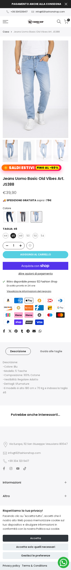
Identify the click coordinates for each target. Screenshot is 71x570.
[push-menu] (5, 21)
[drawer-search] (59, 22)
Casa (6, 31)
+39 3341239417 (19, 11)
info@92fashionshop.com (50, 11)
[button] (9, 217)
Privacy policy (11, 565)
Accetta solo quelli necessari (35, 547)
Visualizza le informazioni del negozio (29, 291)
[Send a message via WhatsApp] (63, 562)
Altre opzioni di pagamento (35, 273)
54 (42, 236)
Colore (7, 208)
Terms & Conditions (34, 565)
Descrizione (18, 351)
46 (13, 236)
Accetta (35, 538)
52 (36, 236)
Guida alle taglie (51, 351)
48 (21, 236)
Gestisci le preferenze (35, 555)
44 (6, 236)
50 (28, 236)
